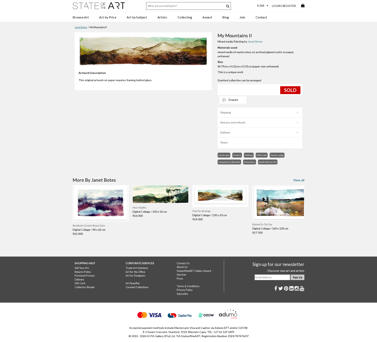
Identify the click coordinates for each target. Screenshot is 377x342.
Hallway (249, 155)
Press (180, 278)
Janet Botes (81, 27)
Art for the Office (135, 271)
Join (242, 17)
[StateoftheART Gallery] (99, 7)
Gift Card (80, 283)
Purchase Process (85, 275)
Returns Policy (83, 271)
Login (276, 5)
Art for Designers (135, 275)
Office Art (261, 155)
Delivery (225, 132)
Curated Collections (137, 287)
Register (289, 5)
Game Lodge (277, 155)
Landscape (224, 155)
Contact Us (183, 263)
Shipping (225, 112)
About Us (182, 267)
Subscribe (182, 293)
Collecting (185, 17)
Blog (225, 17)
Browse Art (81, 17)
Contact (261, 17)
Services (181, 274)
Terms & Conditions (188, 286)
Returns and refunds (233, 122)
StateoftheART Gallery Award (194, 270)
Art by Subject (137, 17)
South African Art (268, 162)
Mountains (249, 162)
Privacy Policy (185, 289)
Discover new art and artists (285, 270)
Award (207, 17)
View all (298, 180)
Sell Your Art (82, 267)
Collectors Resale (84, 287)
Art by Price (107, 17)
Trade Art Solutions (137, 267)
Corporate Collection (229, 162)
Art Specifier (133, 283)
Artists (162, 17)
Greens (237, 155)
